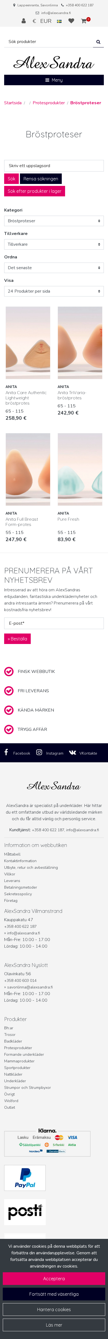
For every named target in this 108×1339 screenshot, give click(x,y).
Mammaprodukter (19, 1061)
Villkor (9, 874)
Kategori (13, 210)
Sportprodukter (17, 1067)
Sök (11, 178)
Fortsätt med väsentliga (54, 1294)
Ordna (10, 257)
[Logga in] (24, 21)
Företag (10, 900)
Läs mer (54, 1325)
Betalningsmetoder (20, 887)
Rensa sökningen (41, 178)
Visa (9, 280)
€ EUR (45, 21)
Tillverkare (16, 234)
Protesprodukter (18, 1048)
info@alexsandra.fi (56, 13)
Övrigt (9, 1094)
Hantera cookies (54, 1309)
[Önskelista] (72, 21)
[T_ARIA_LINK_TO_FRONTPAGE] (54, 62)
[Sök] (98, 41)
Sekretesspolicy (18, 894)
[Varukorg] (83, 21)
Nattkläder (13, 1074)
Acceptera (54, 1278)
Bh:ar (8, 1028)
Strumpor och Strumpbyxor (27, 1087)
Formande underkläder (24, 1054)
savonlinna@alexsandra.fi (30, 987)
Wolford (11, 1100)
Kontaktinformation (20, 861)
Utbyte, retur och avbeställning (31, 867)
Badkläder (13, 1041)
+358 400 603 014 (20, 980)
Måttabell (12, 854)
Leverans (12, 880)
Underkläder (15, 1081)
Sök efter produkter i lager (34, 191)
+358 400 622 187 (80, 5)
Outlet (9, 1107)
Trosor (10, 1034)
